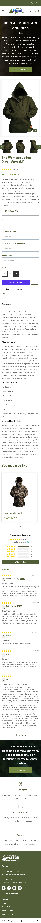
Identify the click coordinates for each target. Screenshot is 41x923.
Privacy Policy (7, 914)
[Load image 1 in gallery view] (7, 146)
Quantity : (5, 267)
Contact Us (20, 770)
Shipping (5, 903)
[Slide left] (29, 130)
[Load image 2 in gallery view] (20, 146)
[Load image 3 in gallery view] (34, 146)
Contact (5, 899)
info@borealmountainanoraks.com (14, 882)
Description (6, 304)
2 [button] (19, 735)
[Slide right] (35, 130)
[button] (2, 11)
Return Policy (7, 907)
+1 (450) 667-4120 (22, 3)
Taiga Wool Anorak (13, 513)
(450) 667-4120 (7, 879)
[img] (6, 576)
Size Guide (20, 69)
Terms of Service (8, 911)
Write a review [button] (20, 562)
